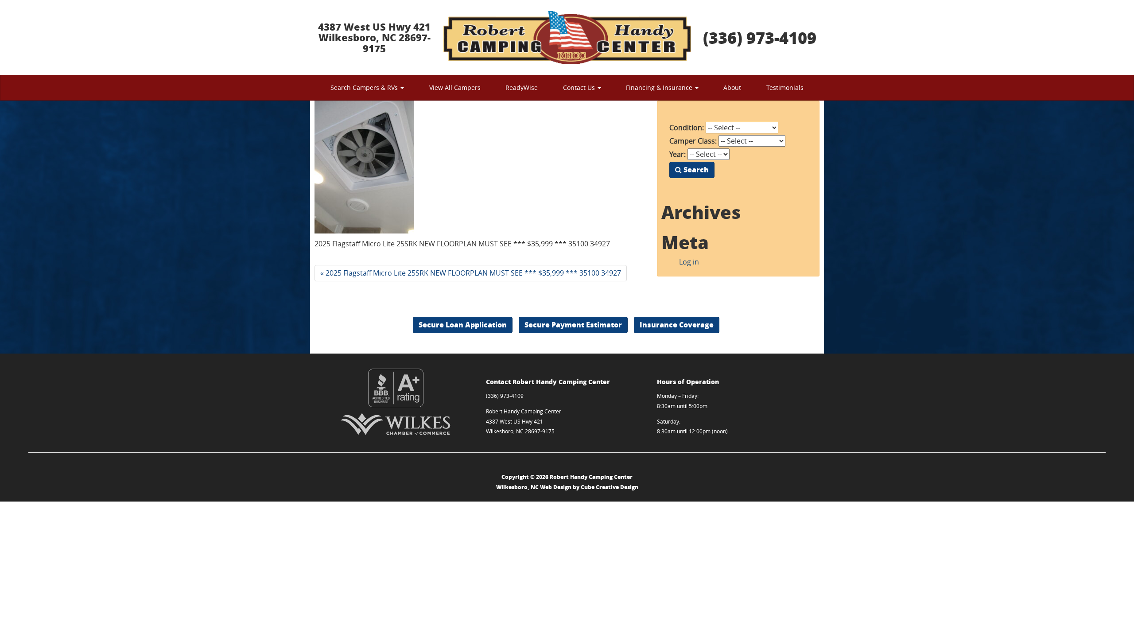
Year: (677, 154)
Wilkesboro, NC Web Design (533, 487)
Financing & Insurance (660, 87)
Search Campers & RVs (365, 87)
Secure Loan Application (463, 324)
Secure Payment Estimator (573, 324)
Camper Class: (693, 141)
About (732, 87)
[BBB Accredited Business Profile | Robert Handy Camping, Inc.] (396, 388)
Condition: (686, 127)
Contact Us (580, 87)
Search (695, 169)
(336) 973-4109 (759, 37)
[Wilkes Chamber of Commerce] (396, 424)
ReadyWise (521, 87)
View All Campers (455, 87)
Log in (689, 262)
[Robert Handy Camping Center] (567, 37)
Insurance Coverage (677, 324)
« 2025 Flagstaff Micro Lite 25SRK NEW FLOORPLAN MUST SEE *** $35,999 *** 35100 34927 (470, 273)
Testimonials (785, 87)
